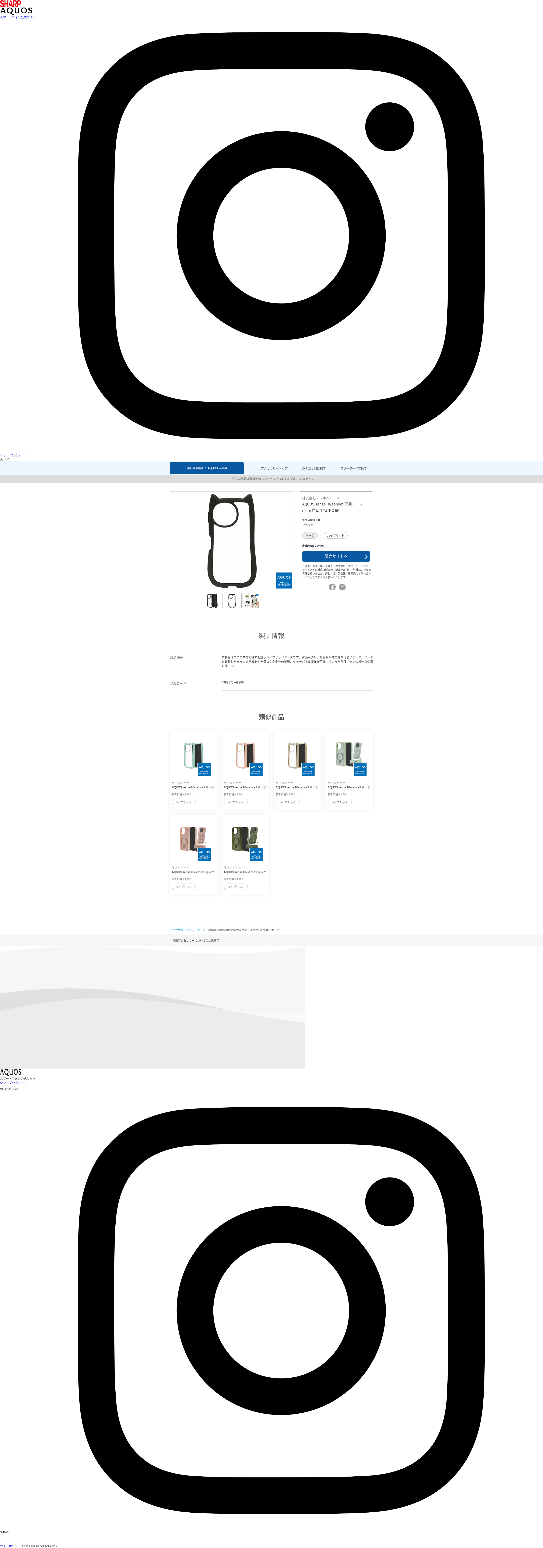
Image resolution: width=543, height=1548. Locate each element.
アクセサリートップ (274, 468)
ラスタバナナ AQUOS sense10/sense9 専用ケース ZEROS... (349, 787)
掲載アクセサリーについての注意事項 (195, 940)
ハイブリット (335, 535)
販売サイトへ (336, 556)
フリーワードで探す (353, 468)
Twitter (343, 587)
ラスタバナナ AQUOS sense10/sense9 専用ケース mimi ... (193, 787)
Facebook (333, 587)
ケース (310, 535)
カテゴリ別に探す (314, 468)
